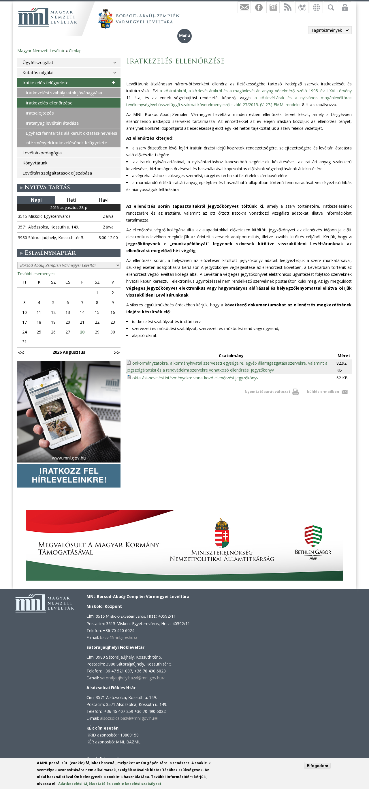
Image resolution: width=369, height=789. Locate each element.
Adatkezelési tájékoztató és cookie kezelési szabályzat (109, 783)
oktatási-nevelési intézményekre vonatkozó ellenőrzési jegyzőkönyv (195, 378)
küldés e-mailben (323, 391)
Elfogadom (317, 765)
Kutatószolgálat (38, 72)
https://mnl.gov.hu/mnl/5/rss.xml (287, 7)
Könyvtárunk (34, 163)
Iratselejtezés (40, 113)
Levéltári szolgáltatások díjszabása (57, 173)
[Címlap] (47, 17)
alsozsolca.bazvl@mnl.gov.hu (128, 718)
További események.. (37, 273)
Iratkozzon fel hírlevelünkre (244, 7)
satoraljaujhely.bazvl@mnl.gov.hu (132, 678)
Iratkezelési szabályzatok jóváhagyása (64, 92)
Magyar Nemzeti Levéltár (41, 50)
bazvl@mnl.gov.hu (118, 637)
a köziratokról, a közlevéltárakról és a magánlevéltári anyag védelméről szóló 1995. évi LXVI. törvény (256, 90)
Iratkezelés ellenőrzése (49, 103)
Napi (36, 200)
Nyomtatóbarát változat (267, 391)
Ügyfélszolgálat (37, 62)
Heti (71, 200)
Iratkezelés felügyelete (45, 82)
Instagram (273, 7)
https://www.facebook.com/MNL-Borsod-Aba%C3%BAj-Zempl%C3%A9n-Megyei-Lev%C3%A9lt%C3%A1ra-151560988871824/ (258, 7)
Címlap (75, 50)
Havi (103, 200)
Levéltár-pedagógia (42, 152)
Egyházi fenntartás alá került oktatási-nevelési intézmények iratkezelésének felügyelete (71, 137)
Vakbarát (301, 7)
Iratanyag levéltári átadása (52, 123)
